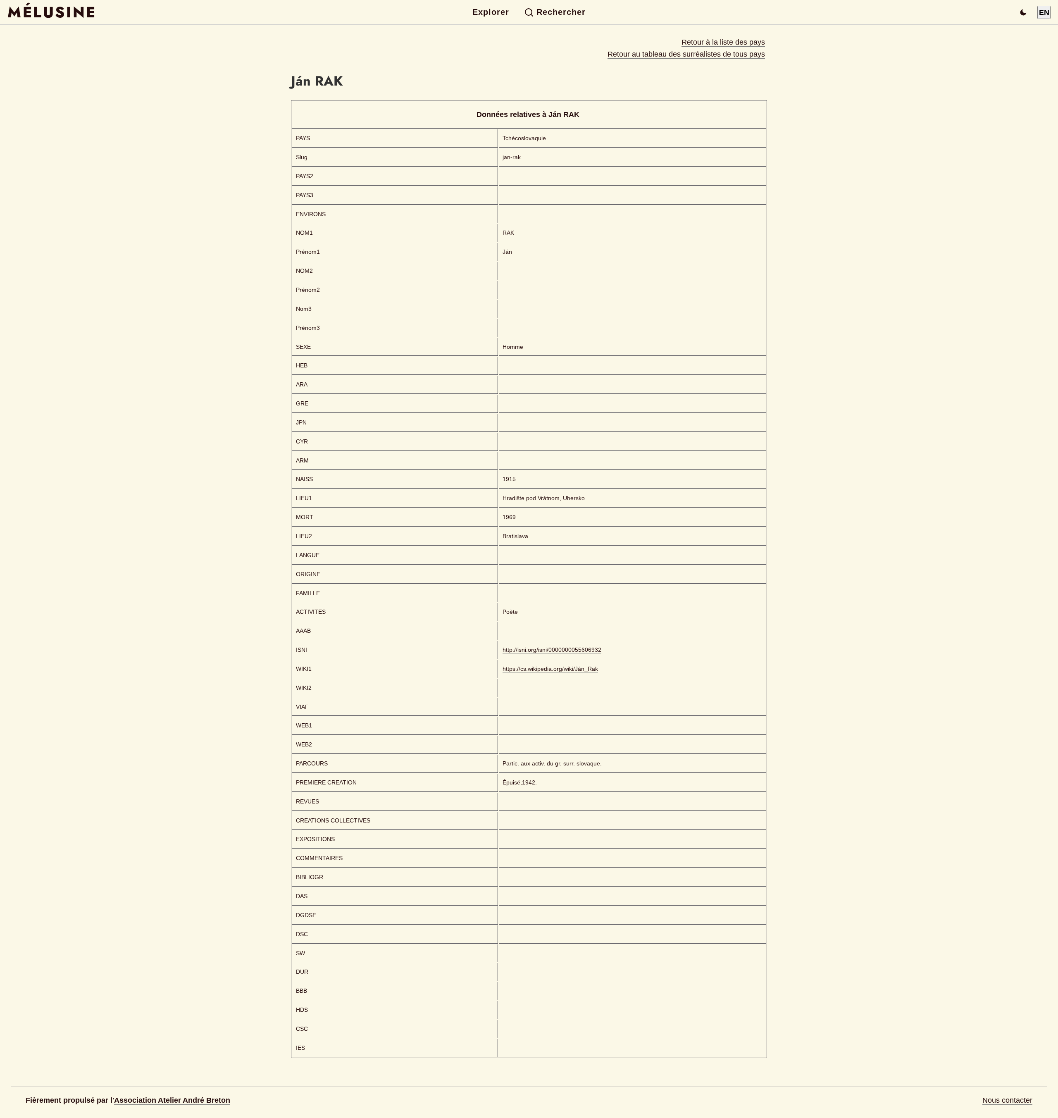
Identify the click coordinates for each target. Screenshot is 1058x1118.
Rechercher (561, 12)
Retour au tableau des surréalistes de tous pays (686, 54)
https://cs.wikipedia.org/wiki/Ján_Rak (550, 668)
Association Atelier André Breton (172, 1100)
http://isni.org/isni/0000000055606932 (552, 649)
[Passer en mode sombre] (1023, 12)
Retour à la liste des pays (723, 42)
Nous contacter (1007, 1100)
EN (1044, 12)
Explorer (490, 12)
